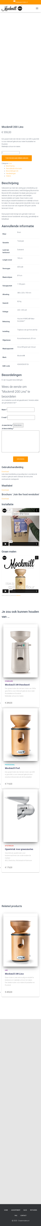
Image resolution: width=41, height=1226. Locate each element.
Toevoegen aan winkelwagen (16, 158)
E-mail (4, 417)
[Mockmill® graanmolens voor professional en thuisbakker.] (13, 8)
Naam (4, 410)
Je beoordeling (8, 428)
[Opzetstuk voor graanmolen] (20, 815)
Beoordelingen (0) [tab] (12, 171)
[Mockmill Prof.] (20, 734)
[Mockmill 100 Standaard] (20, 651)
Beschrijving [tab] (10, 166)
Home (6, 1210)
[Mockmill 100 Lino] (20, 940)
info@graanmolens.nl (21, 2)
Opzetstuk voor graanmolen (19, 849)
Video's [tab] (8, 176)
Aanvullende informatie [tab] (14, 168)
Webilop (18, 595)
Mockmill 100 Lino (14, 973)
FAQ (16, 1215)
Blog (25, 1210)
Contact (23, 1215)
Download (5, 471)
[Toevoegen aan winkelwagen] (35, 704)
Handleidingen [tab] (11, 173)
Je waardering (7, 425)
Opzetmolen (9, 846)
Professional (10, 765)
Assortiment (15, 1210)
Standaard (9, 681)
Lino (10, 163)
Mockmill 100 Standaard (17, 684)
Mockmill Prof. (12, 768)
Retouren (33, 1210)
